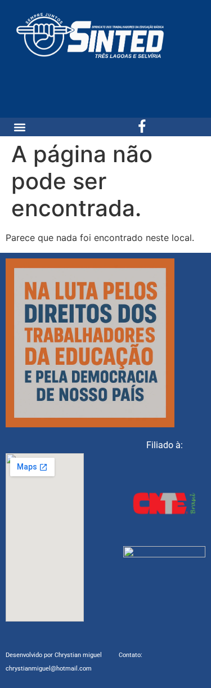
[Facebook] (142, 127)
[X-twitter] (164, 127)
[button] (20, 127)
